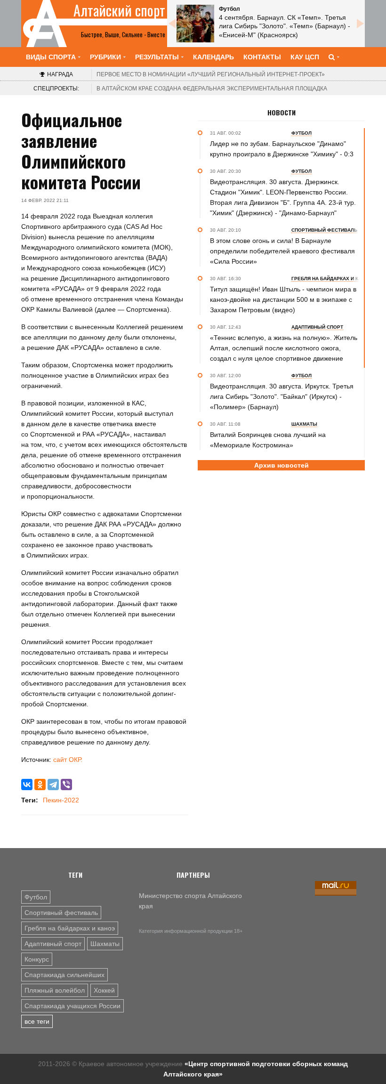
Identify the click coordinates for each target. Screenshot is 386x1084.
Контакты (262, 57)
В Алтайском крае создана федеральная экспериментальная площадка (211, 88)
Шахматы (105, 943)
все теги (36, 1021)
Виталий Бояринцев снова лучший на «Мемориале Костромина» (268, 440)
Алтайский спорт (119, 10)
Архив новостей (281, 465)
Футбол (35, 897)
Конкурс (36, 959)
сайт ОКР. (67, 759)
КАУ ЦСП (304, 57)
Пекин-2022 (61, 800)
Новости (281, 112)
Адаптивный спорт (52, 943)
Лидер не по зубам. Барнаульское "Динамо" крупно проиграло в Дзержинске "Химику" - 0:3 (282, 149)
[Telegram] (53, 784)
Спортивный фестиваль (61, 912)
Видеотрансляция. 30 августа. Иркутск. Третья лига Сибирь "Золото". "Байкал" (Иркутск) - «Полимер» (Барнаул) (282, 396)
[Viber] (66, 784)
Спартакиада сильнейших (64, 975)
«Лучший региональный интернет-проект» (210, 74)
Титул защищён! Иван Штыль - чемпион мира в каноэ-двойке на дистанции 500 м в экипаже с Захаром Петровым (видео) (283, 299)
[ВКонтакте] (26, 784)
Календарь (213, 57)
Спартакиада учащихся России (72, 1006)
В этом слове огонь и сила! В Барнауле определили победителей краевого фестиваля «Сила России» (282, 251)
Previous (172, 23)
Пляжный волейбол (54, 990)
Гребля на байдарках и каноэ (69, 928)
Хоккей (104, 990)
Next (360, 23)
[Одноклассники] (40, 784)
